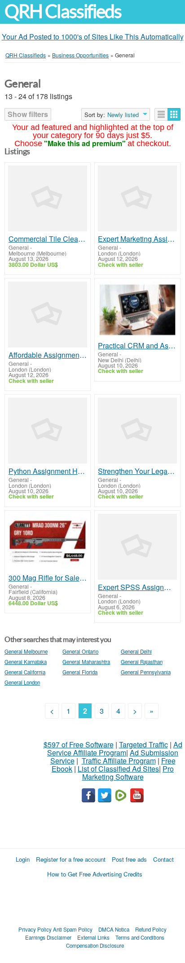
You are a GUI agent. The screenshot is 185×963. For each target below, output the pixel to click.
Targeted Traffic (143, 744)
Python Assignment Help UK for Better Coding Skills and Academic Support (48, 471)
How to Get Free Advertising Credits (94, 874)
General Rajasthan (142, 661)
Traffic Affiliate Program (119, 760)
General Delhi (136, 651)
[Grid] (174, 114)
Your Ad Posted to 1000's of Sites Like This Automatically (93, 36)
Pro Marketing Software (128, 772)
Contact (163, 859)
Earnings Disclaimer (48, 937)
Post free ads (129, 859)
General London (22, 682)
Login (23, 859)
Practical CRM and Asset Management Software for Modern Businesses (137, 346)
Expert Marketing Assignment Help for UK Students (137, 239)
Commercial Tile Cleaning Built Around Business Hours (48, 239)
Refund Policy (151, 929)
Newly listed (123, 115)
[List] (161, 114)
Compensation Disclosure (95, 945)
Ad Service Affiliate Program (114, 748)
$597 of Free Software (79, 744)
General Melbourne (26, 651)
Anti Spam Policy (72, 929)
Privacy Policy (35, 929)
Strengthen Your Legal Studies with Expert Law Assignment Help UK (137, 471)
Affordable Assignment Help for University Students (48, 355)
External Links (93, 937)
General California (24, 672)
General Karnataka (25, 661)
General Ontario (80, 651)
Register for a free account (71, 859)
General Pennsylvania (146, 672)
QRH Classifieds (62, 11)
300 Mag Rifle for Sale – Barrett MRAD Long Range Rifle (48, 578)
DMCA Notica (113, 929)
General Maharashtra (86, 661)
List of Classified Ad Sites (118, 768)
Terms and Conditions (139, 937)
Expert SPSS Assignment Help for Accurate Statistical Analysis (137, 587)
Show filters (28, 114)
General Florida (79, 672)
